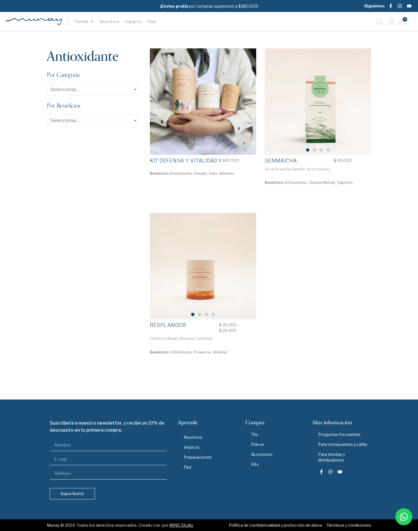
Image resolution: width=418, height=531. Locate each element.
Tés (254, 434)
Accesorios (262, 454)
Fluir (188, 467)
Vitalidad (220, 352)
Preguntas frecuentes (339, 434)
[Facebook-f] (391, 6)
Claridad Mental (322, 182)
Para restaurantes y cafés (342, 444)
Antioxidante (180, 173)
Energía (200, 173)
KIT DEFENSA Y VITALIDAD (184, 161)
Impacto (192, 447)
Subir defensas (221, 173)
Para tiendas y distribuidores (331, 457)
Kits (255, 464)
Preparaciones (198, 457)
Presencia (202, 352)
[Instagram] (400, 6)
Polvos (257, 444)
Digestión (345, 182)
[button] (84, 21)
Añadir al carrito (176, 187)
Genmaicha (281, 161)
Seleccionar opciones (176, 366)
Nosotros (193, 437)
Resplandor (168, 325)
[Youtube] (409, 6)
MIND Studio (181, 525)
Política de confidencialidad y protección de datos (275, 525)
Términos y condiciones (348, 525)
